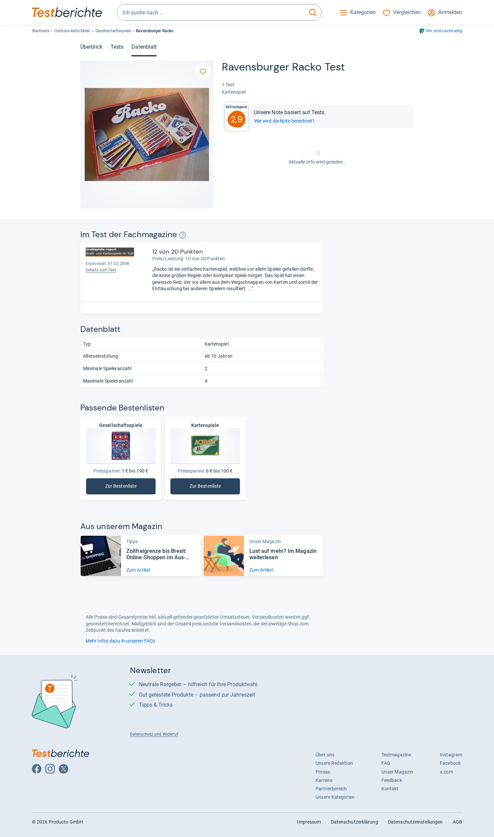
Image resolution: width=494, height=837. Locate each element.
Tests (117, 47)
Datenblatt (144, 47)
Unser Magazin (397, 772)
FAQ (385, 763)
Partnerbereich (331, 788)
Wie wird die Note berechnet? (284, 121)
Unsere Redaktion (334, 763)
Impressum (309, 822)
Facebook (450, 763)
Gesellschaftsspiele (113, 31)
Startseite (40, 31)
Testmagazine (396, 754)
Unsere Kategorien (335, 797)
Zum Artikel (138, 570)
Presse (323, 772)
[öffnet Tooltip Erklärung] (182, 235)
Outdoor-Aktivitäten (72, 31)
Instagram (451, 754)
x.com (446, 772)
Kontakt (390, 788)
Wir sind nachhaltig (444, 31)
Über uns (325, 754)
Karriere (324, 780)
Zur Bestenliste (130, 487)
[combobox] (210, 12)
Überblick (91, 47)
